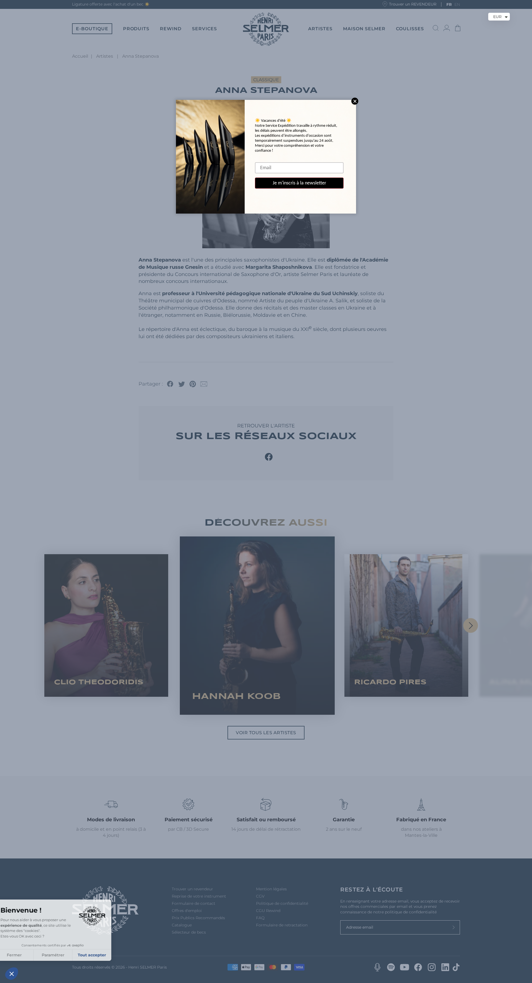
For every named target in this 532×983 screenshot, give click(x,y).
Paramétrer (63, 954)
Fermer (24, 954)
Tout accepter (102, 954)
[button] (11, 973)
